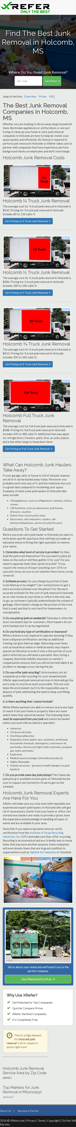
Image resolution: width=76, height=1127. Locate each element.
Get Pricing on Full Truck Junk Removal (27, 448)
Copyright (53, 1120)
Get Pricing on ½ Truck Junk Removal (26, 292)
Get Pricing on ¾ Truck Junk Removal (26, 364)
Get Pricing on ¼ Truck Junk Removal (26, 221)
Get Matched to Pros (36, 979)
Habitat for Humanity (43, 852)
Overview (30, 96)
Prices (42, 96)
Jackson (7, 1096)
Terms (41, 1120)
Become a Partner (28, 1110)
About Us (5, 1110)
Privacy (31, 1120)
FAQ (52, 96)
